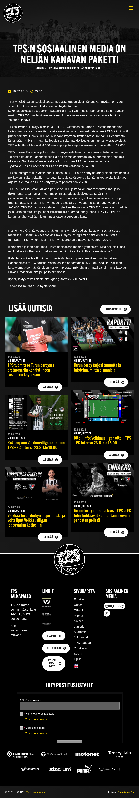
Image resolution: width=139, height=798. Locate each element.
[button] (131, 8)
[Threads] (122, 606)
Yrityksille (80, 648)
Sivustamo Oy (126, 792)
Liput (77, 659)
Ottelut (78, 610)
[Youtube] (110, 606)
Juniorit (79, 626)
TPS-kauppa (82, 642)
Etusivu (40, 68)
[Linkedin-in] (119, 606)
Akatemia (80, 632)
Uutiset (78, 605)
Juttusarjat (81, 637)
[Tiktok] (113, 606)
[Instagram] (107, 606)
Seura (78, 653)
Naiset (78, 621)
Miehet (78, 615)
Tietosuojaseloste (36, 792)
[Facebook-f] (116, 606)
